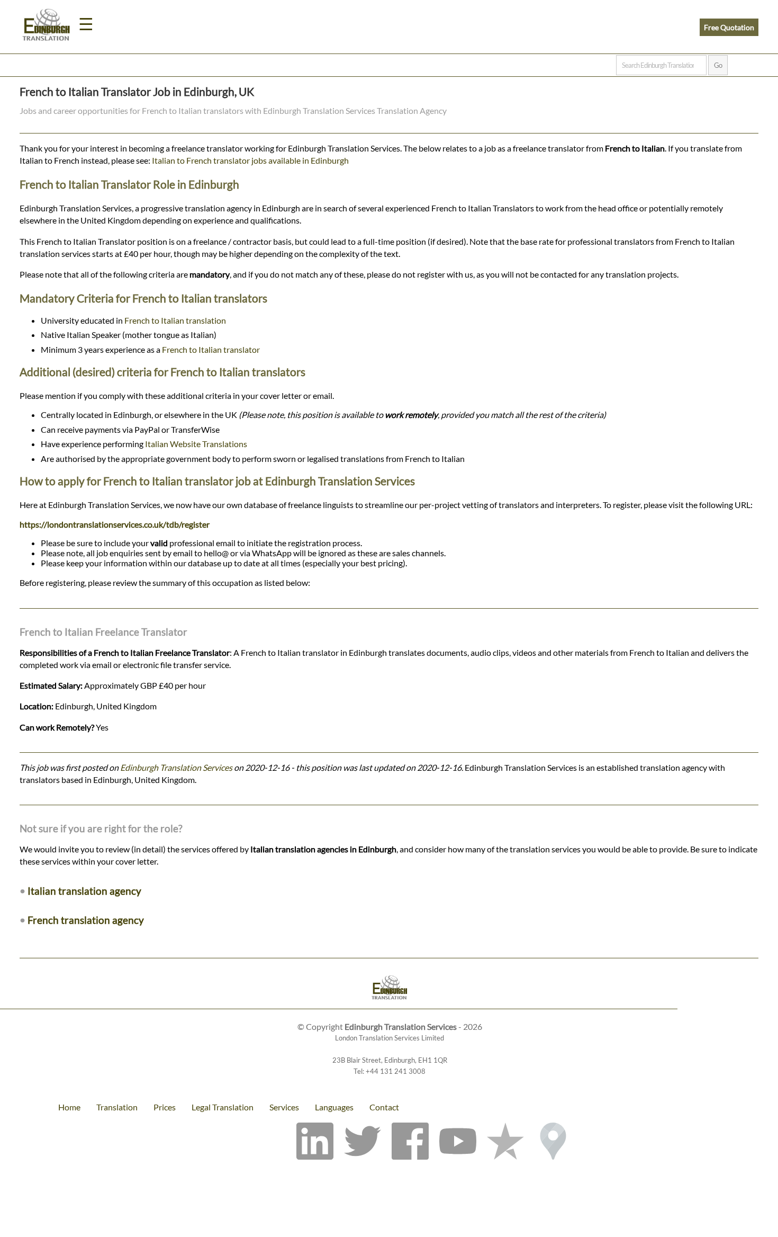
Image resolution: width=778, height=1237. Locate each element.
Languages (334, 1107)
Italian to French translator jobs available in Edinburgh (250, 160)
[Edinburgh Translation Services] (46, 26)
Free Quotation (729, 27)
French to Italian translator (211, 349)
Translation (117, 1107)
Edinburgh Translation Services (176, 767)
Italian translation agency (84, 891)
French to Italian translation (175, 320)
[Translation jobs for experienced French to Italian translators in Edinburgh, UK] (389, 989)
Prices (164, 1107)
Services (284, 1107)
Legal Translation (223, 1107)
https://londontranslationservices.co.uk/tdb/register (115, 524)
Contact (384, 1107)
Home (69, 1107)
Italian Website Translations (196, 444)
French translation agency (86, 920)
